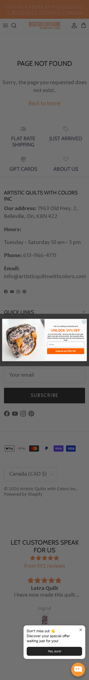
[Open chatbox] (78, 670)
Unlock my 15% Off (65, 351)
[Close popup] (81, 630)
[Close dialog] (84, 321)
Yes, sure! (54, 651)
